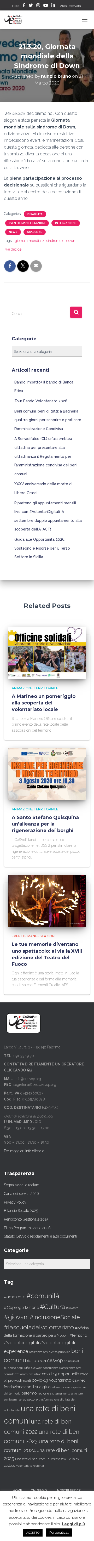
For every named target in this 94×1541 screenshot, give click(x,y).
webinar (38, 1465)
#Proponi (61, 1335)
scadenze (34, 231)
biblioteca (35, 1360)
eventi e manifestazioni (27, 223)
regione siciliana (50, 1393)
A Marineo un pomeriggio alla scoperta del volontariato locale (43, 702)
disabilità (35, 214)
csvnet (78, 1380)
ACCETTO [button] (32, 1532)
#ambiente (14, 1296)
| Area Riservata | (70, 6)
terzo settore (28, 1399)
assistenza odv (38, 1351)
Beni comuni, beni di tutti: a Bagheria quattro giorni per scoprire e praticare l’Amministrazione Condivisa (47, 420)
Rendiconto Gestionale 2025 (26, 1219)
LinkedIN (53, 6)
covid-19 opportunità (60, 1373)
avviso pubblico (59, 1352)
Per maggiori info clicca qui (25, 1151)
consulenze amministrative (22, 1374)
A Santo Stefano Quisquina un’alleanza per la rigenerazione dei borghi (45, 824)
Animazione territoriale (35, 688)
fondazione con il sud (23, 1387)
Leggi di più (73, 1524)
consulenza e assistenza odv (62, 1368)
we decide (13, 249)
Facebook (24, 6)
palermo (29, 1393)
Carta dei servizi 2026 (21, 1194)
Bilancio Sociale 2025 (21, 1211)
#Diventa (72, 1308)
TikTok (14, 6)
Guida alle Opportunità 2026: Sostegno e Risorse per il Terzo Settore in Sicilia (42, 548)
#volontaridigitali (21, 1342)
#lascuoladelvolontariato (39, 1327)
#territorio (78, 1335)
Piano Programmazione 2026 (27, 1228)
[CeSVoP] (15, 19)
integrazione (65, 223)
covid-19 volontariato (51, 1380)
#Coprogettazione (21, 1307)
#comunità (42, 1296)
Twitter (31, 6)
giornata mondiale (29, 241)
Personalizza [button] (59, 1532)
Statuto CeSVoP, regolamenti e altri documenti (40, 1236)
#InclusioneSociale (55, 1317)
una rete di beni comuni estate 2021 (41, 1459)
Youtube (45, 6)
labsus (56, 1387)
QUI (30, 1070)
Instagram (38, 6)
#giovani (16, 1317)
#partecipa (43, 1335)
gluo (47, 1387)
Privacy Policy (15, 1202)
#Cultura (52, 1307)
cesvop (55, 1360)
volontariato (24, 1465)
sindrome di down (60, 241)
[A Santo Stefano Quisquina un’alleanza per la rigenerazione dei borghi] (47, 773)
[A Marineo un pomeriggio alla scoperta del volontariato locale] (47, 652)
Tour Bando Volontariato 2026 (40, 401)
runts (66, 1393)
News (13, 231)
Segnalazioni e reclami (22, 1185)
